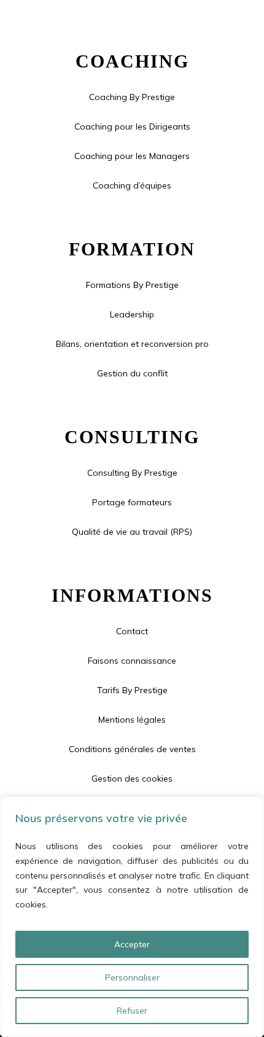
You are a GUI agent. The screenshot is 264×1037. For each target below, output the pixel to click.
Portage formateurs (132, 502)
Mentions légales (132, 719)
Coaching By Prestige (132, 97)
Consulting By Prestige (132, 472)
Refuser (132, 1010)
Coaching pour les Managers (132, 155)
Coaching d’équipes (132, 185)
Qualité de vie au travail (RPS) (132, 531)
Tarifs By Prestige (132, 690)
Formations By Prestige (132, 284)
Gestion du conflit (132, 373)
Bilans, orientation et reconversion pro (132, 343)
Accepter (132, 944)
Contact (132, 631)
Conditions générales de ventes (132, 749)
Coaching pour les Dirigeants (132, 126)
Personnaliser (132, 977)
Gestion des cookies (132, 778)
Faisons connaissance (132, 660)
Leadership (132, 314)
